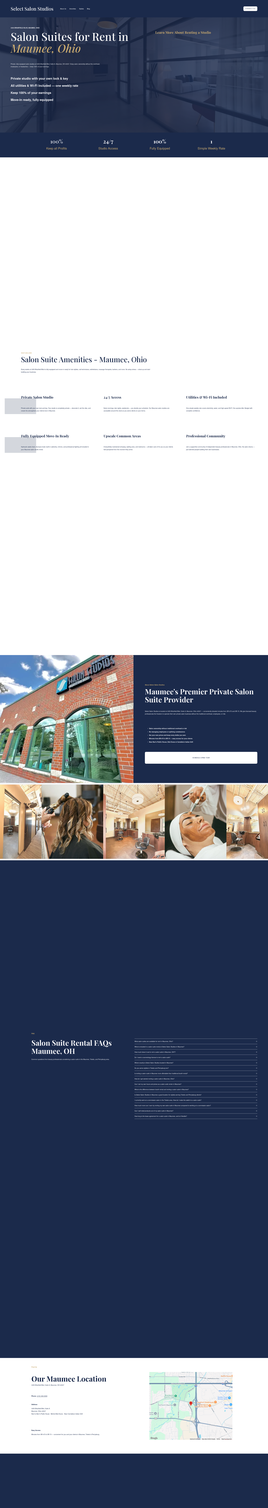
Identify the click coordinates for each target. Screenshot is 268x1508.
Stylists (81, 9)
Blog (88, 9)
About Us (63, 9)
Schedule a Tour (250, 8)
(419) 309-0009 (42, 1396)
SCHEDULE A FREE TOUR (201, 758)
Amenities (72, 9)
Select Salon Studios (32, 9)
